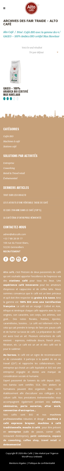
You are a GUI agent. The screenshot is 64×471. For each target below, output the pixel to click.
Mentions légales (17, 463)
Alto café (8, 272)
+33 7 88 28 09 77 (12, 238)
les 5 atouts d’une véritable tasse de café (25, 202)
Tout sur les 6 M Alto (14, 195)
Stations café (9, 146)
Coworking (9, 168)
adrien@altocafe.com (14, 234)
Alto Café (8, 32)
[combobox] (43, 52)
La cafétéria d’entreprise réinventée (22, 217)
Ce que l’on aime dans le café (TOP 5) (22, 210)
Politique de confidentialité (41, 463)
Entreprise (8, 163)
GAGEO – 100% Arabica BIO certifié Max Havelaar (15, 91)
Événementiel (10, 178)
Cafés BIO (8, 136)
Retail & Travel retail (14, 173)
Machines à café (11, 141)
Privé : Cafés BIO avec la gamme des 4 (38, 32)
